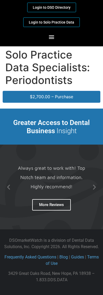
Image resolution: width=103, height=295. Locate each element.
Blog (63, 257)
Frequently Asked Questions (30, 257)
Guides (77, 257)
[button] (51, 36)
